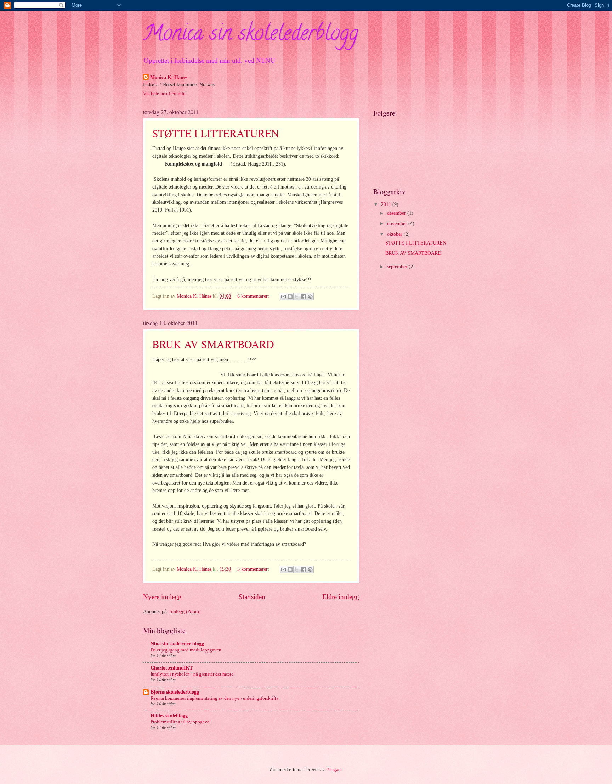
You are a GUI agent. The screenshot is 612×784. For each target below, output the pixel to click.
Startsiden (252, 596)
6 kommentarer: (254, 296)
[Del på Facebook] (303, 296)
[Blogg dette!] (290, 296)
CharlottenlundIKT (172, 668)
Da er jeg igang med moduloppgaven (186, 650)
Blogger (334, 769)
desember (397, 213)
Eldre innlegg (340, 596)
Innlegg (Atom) (185, 611)
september (398, 266)
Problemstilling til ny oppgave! (181, 721)
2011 (386, 204)
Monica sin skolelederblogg (250, 35)
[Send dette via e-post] (283, 296)
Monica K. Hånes (168, 77)
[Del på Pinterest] (310, 296)
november (397, 223)
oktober (395, 234)
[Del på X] (296, 296)
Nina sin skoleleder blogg (177, 643)
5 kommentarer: (254, 569)
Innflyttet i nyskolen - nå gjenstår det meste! (193, 674)
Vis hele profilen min (164, 93)
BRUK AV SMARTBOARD (213, 344)
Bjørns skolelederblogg (175, 692)
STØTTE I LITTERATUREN (215, 133)
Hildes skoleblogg (169, 715)
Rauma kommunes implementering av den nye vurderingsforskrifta (214, 698)
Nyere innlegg (162, 596)
